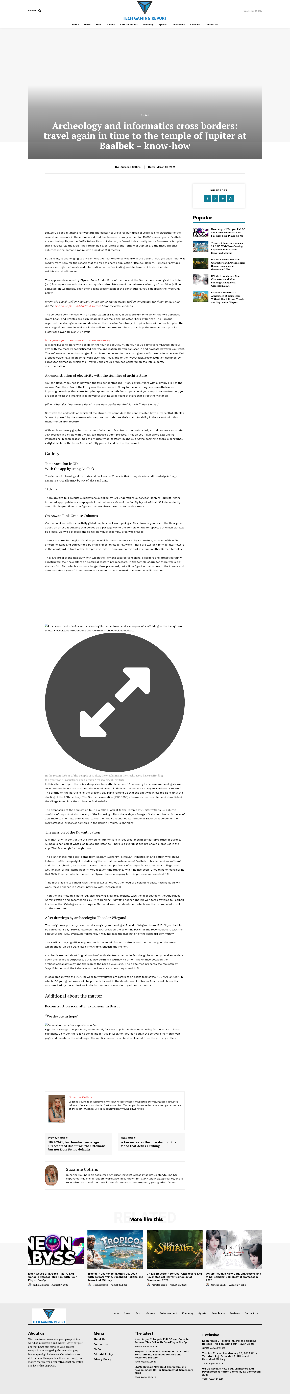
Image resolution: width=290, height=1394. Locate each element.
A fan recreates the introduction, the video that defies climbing (148, 1144)
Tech (137, 1362)
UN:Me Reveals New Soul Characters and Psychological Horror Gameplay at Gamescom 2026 (228, 264)
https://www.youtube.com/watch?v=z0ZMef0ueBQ (77, 340)
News (145, 115)
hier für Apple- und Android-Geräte (77, 306)
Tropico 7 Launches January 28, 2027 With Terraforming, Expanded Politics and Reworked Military (227, 247)
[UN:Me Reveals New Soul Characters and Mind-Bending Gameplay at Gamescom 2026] (200, 279)
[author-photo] (30, 1285)
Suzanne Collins (130, 167)
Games (138, 1346)
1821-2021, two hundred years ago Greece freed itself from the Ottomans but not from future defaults (76, 1145)
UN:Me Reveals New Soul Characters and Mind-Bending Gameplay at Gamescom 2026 (225, 280)
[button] (35, 10)
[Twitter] (215, 198)
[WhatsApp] (230, 198)
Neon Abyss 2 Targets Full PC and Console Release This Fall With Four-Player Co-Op (228, 232)
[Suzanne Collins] (53, 1175)
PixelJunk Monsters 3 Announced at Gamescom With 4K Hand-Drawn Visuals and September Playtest (227, 297)
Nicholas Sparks (41, 1285)
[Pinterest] (222, 198)
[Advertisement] (115, 207)
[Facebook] (207, 198)
